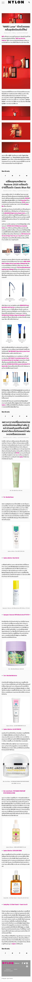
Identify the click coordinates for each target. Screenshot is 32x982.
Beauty (14, 33)
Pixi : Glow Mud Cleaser (8, 497)
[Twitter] (25, 963)
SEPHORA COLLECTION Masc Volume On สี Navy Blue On (14, 315)
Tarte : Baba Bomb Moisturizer (10, 675)
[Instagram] (27, 963)
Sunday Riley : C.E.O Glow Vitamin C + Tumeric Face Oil (15, 904)
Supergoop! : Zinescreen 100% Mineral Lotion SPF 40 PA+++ (16, 614)
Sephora (3, 405)
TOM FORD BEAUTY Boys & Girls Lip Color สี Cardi (19, 351)
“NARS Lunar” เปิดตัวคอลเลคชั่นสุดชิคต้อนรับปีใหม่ (16, 28)
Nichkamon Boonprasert (23, 33)
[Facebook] (22, 963)
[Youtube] (27, 966)
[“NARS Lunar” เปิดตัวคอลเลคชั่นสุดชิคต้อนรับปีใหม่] (16, 18)
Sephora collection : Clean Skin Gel (11, 558)
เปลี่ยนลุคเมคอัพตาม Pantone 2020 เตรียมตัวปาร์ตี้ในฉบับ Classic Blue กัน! (16, 184)
